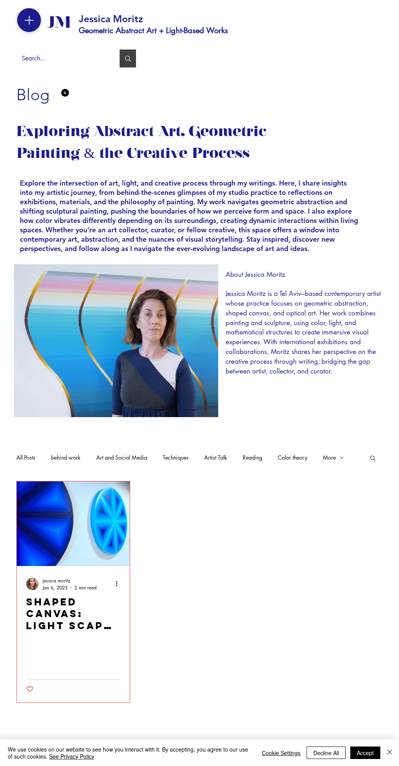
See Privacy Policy (71, 756)
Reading (252, 457)
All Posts (25, 457)
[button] (372, 459)
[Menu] (29, 20)
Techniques (176, 457)
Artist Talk (215, 457)
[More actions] (119, 584)
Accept (365, 753)
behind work (66, 457)
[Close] (389, 753)
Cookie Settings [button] (281, 753)
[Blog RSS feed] (65, 93)
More (329, 457)
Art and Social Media (121, 457)
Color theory (292, 457)
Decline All (326, 753)
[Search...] (128, 58)
